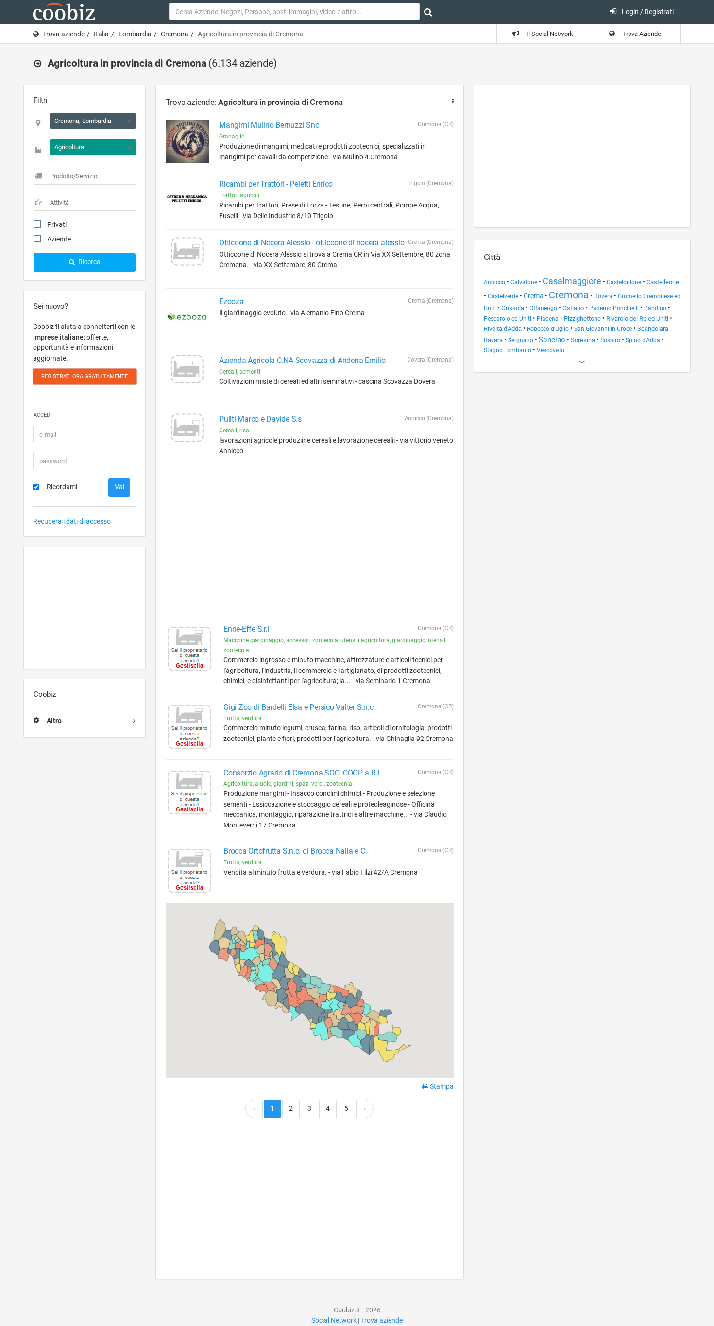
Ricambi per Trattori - (276, 184)
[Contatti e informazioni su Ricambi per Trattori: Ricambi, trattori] (187, 200)
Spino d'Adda (643, 340)
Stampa (441, 1086)
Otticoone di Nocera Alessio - (311, 242)
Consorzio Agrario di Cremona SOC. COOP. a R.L (302, 772)
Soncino (552, 339)
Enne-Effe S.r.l (246, 629)
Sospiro (610, 340)
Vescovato (550, 350)
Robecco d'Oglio (548, 329)
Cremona (174, 34)
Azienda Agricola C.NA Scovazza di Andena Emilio (302, 360)
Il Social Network (549, 33)
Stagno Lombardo (507, 350)
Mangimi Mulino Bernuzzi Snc (269, 125)
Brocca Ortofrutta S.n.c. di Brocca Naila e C (294, 851)
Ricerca (89, 262)
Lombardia (135, 34)
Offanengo (543, 308)
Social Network (334, 1320)
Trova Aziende (641, 33)
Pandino (655, 307)
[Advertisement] (84, 608)
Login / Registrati (647, 12)
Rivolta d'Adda (503, 328)
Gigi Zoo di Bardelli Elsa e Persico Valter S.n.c (298, 707)
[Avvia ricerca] (428, 12)
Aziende (59, 239)
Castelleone (662, 282)
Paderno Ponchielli (614, 308)
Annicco (494, 282)
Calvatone (523, 282)
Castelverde (503, 296)
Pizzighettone (582, 318)
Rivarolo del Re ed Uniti (637, 318)
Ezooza (231, 301)
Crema (534, 296)
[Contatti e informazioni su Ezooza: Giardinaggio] (187, 318)
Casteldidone (624, 282)
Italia (101, 34)
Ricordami (62, 487)
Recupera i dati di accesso (72, 521)
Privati (57, 224)
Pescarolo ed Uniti (507, 318)
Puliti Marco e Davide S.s (260, 419)
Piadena (548, 318)
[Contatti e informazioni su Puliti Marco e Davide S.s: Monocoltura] (187, 435)
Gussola (512, 307)
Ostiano (573, 307)
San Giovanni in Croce (603, 329)
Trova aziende (64, 34)
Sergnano (520, 340)
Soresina (583, 340)
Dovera (603, 296)
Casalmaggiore (572, 281)
